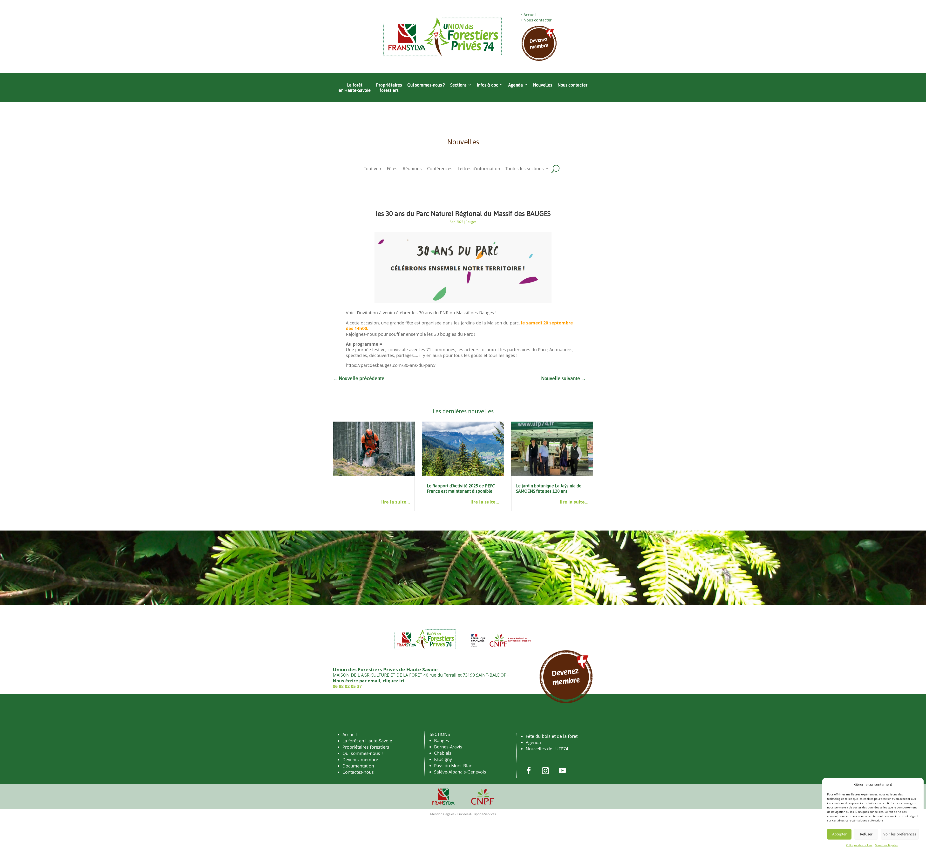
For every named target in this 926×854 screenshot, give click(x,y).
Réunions (412, 169)
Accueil (530, 14)
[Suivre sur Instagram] (545, 770)
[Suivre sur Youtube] (562, 770)
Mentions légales (886, 845)
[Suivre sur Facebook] (528, 770)
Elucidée (463, 814)
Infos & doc (487, 84)
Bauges (471, 222)
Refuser (866, 834)
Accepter (839, 834)
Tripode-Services (484, 814)
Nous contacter (538, 20)
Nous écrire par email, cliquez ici (368, 681)
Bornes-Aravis (448, 747)
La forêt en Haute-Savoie (355, 87)
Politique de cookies (859, 845)
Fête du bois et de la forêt (552, 736)
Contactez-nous (358, 772)
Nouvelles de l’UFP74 (547, 749)
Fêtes (392, 169)
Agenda (515, 84)
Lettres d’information (479, 169)
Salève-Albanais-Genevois (460, 772)
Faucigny (443, 759)
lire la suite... (395, 502)
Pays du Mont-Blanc (454, 765)
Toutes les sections (524, 169)
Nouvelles (542, 84)
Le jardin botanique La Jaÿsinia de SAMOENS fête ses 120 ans (548, 488)
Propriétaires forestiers (389, 87)
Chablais (442, 753)
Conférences (439, 169)
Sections (458, 84)
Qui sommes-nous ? (426, 84)
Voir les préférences (899, 834)
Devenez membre (360, 759)
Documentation (358, 766)
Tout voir (372, 169)
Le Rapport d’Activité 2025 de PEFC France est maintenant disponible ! (461, 488)
